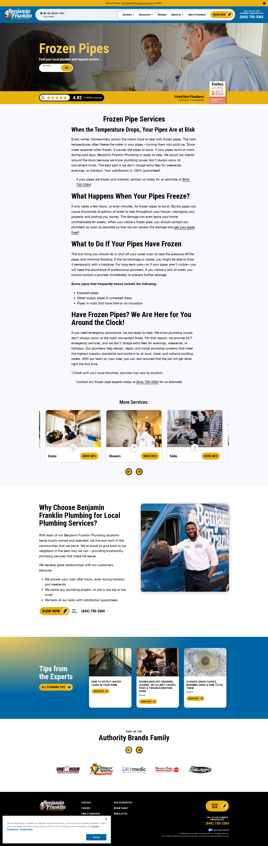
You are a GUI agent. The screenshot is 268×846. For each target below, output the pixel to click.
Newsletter (120, 814)
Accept (96, 837)
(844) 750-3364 (251, 17)
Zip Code (46, 65)
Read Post (99, 691)
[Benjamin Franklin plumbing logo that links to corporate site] (18, 14)
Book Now (219, 14)
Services (86, 802)
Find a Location (48, 16)
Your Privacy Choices (221, 830)
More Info (89, 456)
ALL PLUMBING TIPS (53, 687)
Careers (85, 808)
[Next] (139, 471)
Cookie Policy (26, 829)
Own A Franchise (90, 814)
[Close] (106, 819)
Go (66, 67)
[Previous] (128, 471)
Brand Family (121, 808)
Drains (142, 695)
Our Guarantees (123, 802)
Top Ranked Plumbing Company (137, 3)
